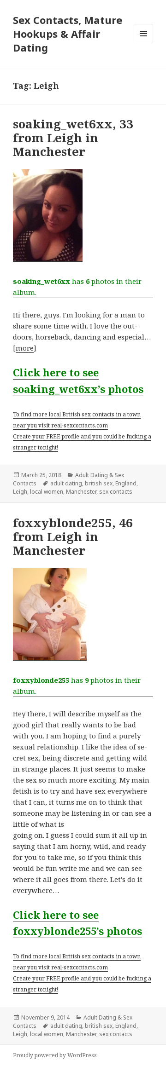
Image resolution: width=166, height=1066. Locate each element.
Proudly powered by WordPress (55, 1055)
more (25, 347)
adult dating (66, 483)
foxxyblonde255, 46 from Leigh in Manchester (73, 536)
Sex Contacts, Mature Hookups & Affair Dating (67, 33)
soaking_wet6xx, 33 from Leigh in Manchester (73, 137)
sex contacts (115, 492)
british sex (99, 483)
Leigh (20, 492)
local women (46, 492)
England (125, 483)
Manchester (81, 492)
